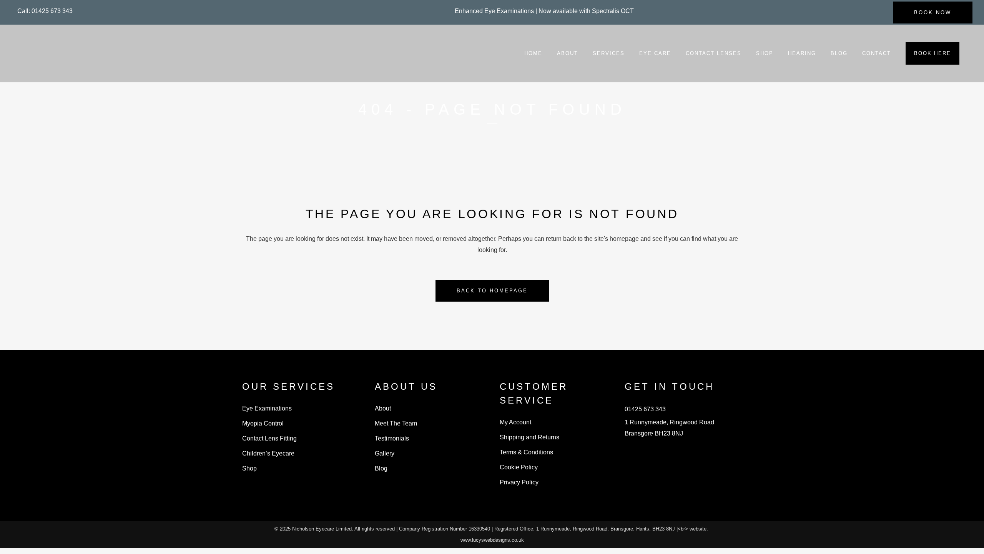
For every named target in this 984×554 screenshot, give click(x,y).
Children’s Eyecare (268, 453)
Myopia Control (263, 423)
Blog (381, 468)
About (383, 408)
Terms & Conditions (526, 452)
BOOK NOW (932, 12)
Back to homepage (492, 291)
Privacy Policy (519, 482)
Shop (249, 468)
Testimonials (392, 438)
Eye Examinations (267, 408)
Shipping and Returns (529, 437)
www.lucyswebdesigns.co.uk (492, 540)
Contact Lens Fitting (269, 438)
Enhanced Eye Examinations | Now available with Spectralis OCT (544, 11)
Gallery (384, 453)
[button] (45, 11)
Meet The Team (396, 423)
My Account (515, 422)
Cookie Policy (519, 467)
